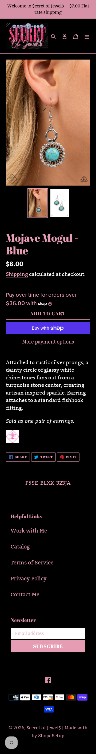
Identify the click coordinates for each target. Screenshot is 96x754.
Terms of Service (32, 562)
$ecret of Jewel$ (44, 728)
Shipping (17, 274)
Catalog (20, 546)
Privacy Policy (29, 578)
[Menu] (87, 36)
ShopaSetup (51, 736)
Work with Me (29, 530)
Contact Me (25, 594)
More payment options (48, 342)
